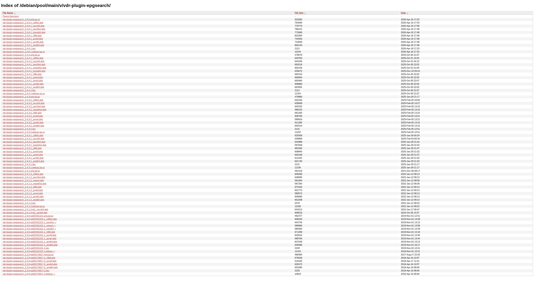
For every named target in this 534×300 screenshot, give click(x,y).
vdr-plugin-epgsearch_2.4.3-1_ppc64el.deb (24, 142)
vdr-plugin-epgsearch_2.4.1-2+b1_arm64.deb (25, 213)
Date (403, 13)
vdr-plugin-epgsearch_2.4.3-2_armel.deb (23, 119)
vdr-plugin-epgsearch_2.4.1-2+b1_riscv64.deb (25, 209)
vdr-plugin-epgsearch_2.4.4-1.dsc (19, 90)
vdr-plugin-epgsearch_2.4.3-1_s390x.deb (23, 135)
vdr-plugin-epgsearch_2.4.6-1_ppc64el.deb (24, 29)
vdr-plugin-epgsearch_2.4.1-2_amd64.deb (23, 200)
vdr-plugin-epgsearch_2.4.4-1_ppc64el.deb (24, 64)
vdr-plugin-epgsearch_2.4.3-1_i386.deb (22, 148)
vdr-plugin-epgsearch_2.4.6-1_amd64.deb (23, 45)
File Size (299, 13)
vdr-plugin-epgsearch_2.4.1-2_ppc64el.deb (24, 177)
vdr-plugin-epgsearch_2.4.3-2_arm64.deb (23, 122)
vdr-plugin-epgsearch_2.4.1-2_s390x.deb (23, 174)
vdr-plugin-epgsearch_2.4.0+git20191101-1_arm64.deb (30, 242)
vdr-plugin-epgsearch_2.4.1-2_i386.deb (22, 187)
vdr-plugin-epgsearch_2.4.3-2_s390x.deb (23, 100)
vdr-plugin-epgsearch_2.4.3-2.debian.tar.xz (24, 132)
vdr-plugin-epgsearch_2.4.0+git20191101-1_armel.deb (29, 238)
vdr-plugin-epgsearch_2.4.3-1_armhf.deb (23, 151)
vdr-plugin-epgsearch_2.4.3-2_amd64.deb (23, 126)
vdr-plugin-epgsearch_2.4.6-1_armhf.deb (23, 39)
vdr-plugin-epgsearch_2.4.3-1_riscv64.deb (23, 139)
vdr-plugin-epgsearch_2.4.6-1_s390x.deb (23, 23)
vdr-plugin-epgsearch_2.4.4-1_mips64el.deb (24, 68)
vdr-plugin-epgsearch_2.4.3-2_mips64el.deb (24, 109)
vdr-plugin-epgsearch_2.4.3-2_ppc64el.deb (24, 106)
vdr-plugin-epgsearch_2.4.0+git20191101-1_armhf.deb (29, 235)
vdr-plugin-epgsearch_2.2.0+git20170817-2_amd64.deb (30, 267)
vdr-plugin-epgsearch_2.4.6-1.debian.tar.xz (24, 52)
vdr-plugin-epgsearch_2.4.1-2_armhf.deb (23, 190)
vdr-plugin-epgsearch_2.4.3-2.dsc (19, 129)
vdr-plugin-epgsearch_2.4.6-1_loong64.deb (24, 32)
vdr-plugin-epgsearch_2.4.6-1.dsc (19, 48)
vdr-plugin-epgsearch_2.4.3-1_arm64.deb (23, 158)
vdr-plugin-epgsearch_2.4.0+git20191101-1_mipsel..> (29, 225)
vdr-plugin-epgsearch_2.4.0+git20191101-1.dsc (26, 248)
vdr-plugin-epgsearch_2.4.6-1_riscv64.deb (23, 26)
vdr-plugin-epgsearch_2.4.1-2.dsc (19, 203)
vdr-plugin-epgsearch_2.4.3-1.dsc (19, 164)
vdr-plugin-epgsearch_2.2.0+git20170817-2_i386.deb (29, 258)
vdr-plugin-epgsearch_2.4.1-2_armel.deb (23, 193)
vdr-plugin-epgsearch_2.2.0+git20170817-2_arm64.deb (30, 264)
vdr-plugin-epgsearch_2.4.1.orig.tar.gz (21, 171)
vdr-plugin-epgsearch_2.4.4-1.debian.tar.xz (24, 93)
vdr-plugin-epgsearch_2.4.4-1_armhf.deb (23, 77)
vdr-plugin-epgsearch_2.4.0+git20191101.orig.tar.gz (28, 216)
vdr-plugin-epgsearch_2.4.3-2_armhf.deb (23, 116)
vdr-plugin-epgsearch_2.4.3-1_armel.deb (23, 155)
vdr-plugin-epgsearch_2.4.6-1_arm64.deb (23, 42)
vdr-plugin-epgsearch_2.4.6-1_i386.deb (22, 35)
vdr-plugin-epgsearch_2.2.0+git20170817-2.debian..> (29, 274)
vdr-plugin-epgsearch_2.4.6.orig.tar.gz (21, 19)
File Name (8, 13)
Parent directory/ (11, 16)
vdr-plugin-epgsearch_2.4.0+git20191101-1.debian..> (29, 251)
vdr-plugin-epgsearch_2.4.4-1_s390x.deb (23, 58)
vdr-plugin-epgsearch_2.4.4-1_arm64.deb (23, 84)
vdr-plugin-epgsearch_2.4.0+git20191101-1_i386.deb (29, 232)
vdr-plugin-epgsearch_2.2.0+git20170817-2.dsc (26, 270)
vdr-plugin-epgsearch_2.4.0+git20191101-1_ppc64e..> (29, 222)
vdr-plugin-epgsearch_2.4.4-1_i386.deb (22, 74)
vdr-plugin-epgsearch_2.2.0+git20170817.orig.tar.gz (28, 254)
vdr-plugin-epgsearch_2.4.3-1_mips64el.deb (24, 145)
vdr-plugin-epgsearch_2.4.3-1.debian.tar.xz (24, 167)
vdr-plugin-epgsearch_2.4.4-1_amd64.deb (23, 87)
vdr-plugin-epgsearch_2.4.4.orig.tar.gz (21, 55)
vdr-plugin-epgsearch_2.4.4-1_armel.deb (23, 80)
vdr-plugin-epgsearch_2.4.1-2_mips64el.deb (24, 183)
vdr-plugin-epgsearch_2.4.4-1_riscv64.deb (23, 61)
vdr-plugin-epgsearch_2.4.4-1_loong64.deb (24, 71)
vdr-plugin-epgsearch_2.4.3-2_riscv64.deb (23, 103)
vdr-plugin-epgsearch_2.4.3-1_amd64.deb (23, 161)
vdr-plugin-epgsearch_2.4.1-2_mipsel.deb (23, 180)
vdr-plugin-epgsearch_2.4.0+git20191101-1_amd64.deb (30, 245)
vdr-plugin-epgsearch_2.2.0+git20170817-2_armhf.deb (29, 261)
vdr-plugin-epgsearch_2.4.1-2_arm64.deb (23, 196)
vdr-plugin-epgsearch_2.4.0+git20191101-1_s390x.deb (30, 219)
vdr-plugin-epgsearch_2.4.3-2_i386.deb (22, 113)
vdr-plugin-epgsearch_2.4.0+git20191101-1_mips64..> (29, 229)
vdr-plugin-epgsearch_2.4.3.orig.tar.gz (21, 97)
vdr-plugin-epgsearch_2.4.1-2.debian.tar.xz (24, 206)
